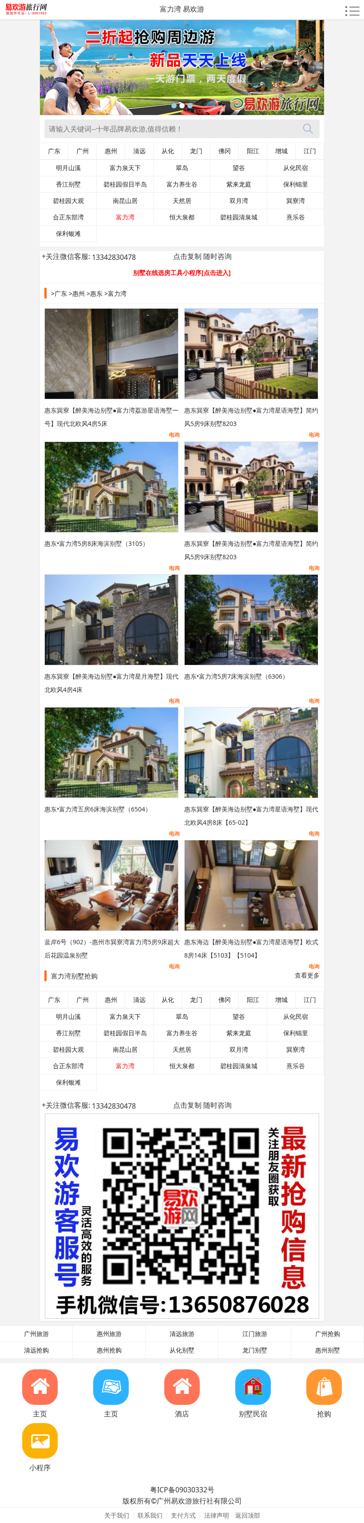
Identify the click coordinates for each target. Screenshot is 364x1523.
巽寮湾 (295, 201)
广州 (82, 151)
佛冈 (224, 151)
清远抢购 (36, 1350)
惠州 (111, 151)
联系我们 (150, 1515)
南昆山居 (125, 201)
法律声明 (216, 1515)
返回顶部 (247, 1515)
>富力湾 (115, 293)
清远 (139, 151)
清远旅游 (182, 1334)
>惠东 (95, 293)
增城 (281, 151)
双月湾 (238, 201)
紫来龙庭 (238, 184)
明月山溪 (68, 168)
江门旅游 (254, 1334)
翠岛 (182, 168)
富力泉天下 (125, 168)
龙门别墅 (254, 1350)
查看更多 (307, 975)
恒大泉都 (182, 217)
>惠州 (77, 293)
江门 (310, 151)
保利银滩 (68, 234)
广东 (54, 151)
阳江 (253, 151)
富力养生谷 (182, 184)
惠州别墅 (327, 1350)
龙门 (196, 151)
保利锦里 (295, 184)
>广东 (59, 293)
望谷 (239, 168)
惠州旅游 (109, 1334)
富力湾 (125, 217)
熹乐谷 (295, 217)
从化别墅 (182, 1350)
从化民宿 (295, 168)
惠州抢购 (109, 1350)
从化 (168, 151)
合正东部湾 (68, 217)
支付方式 (183, 1515)
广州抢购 (327, 1334)
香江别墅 (68, 184)
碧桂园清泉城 (238, 217)
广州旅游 (36, 1334)
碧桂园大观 (68, 201)
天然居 (182, 201)
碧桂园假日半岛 (125, 184)
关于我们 (116, 1515)
